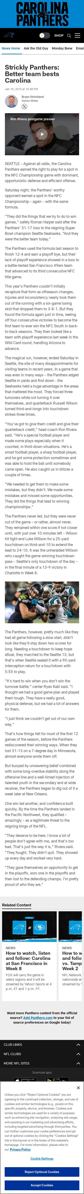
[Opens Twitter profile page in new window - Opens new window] (24, 106)
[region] (42, 1137)
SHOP (58, 35)
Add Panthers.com (37, 1018)
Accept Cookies (42, 1185)
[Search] (69, 35)
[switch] (44, 35)
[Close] (78, 1088)
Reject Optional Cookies (42, 1172)
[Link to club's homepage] (9, 33)
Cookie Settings (42, 1158)
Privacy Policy (20, 1149)
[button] (42, 134)
